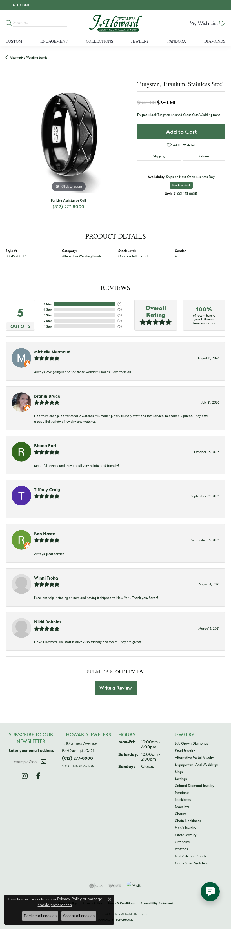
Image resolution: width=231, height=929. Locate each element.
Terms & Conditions (121, 903)
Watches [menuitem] (181, 848)
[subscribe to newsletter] (43, 761)
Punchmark (124, 919)
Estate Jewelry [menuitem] (185, 834)
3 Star (48, 315)
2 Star (48, 321)
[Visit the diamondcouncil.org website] (134, 886)
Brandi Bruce (47, 396)
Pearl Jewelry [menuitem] (185, 750)
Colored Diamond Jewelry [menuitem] (194, 785)
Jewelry (140, 41)
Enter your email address (31, 750)
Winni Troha (46, 578)
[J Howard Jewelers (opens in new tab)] (38, 776)
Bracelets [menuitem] (182, 806)
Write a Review (115, 688)
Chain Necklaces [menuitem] (188, 820)
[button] (20, 5)
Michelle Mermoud (52, 352)
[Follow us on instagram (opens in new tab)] (24, 776)
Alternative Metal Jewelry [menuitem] (194, 757)
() (119, 304)
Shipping (159, 156)
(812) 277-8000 (69, 206)
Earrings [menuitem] (181, 778)
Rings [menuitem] (179, 771)
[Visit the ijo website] (114, 886)
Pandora (176, 41)
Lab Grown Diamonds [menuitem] (191, 743)
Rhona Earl (45, 445)
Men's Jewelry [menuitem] (185, 827)
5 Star (48, 304)
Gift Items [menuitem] (182, 841)
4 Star (47, 309)
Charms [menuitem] (180, 813)
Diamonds (214, 41)
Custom (14, 41)
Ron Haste (44, 533)
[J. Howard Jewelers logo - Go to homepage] (115, 23)
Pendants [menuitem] (182, 792)
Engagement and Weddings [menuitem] (196, 764)
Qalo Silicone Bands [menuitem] (190, 856)
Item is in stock (181, 185)
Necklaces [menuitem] (183, 799)
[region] (69, 130)
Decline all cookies (40, 916)
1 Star (48, 326)
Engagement (54, 41)
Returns (204, 156)
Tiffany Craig (47, 489)
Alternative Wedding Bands (28, 57)
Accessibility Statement (156, 903)
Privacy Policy (69, 899)
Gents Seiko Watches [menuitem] (191, 863)
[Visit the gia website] (96, 886)
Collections (99, 41)
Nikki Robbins (47, 622)
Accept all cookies (79, 916)
